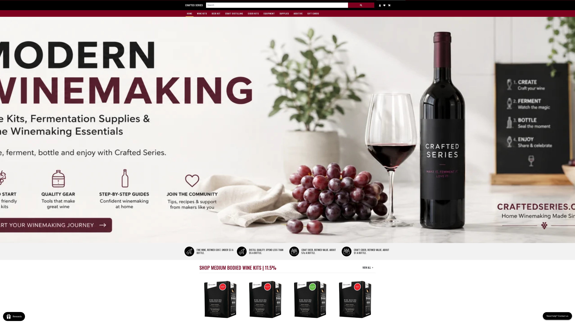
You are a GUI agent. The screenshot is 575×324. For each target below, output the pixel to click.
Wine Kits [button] (202, 13)
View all (368, 267)
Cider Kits (253, 13)
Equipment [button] (269, 13)
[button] (389, 5)
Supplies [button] (284, 13)
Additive (298, 13)
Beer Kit (216, 13)
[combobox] (277, 5)
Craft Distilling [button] (234, 13)
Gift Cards (313, 13)
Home (189, 13)
